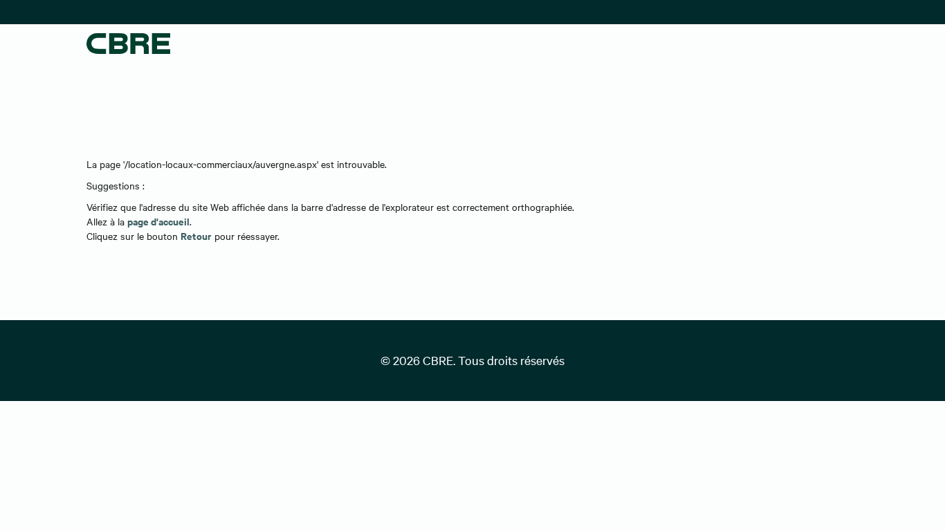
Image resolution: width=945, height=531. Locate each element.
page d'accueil (158, 221)
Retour (196, 235)
